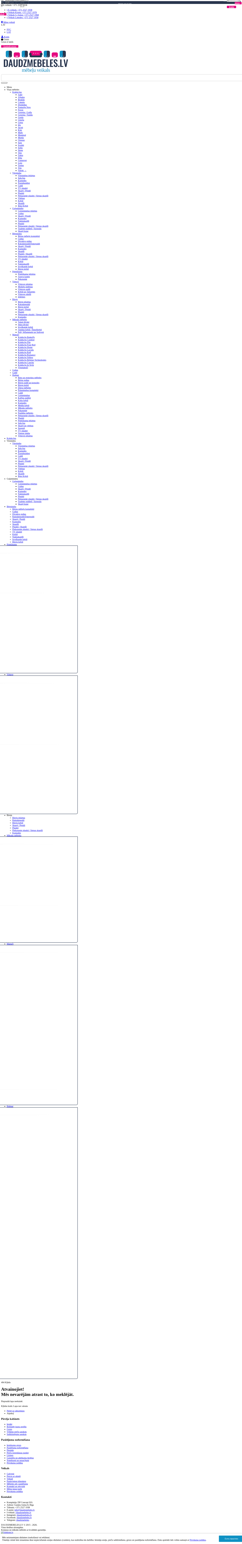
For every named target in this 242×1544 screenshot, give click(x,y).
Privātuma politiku (198, 1540)
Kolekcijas (6, 39)
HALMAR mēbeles (9, 45)
